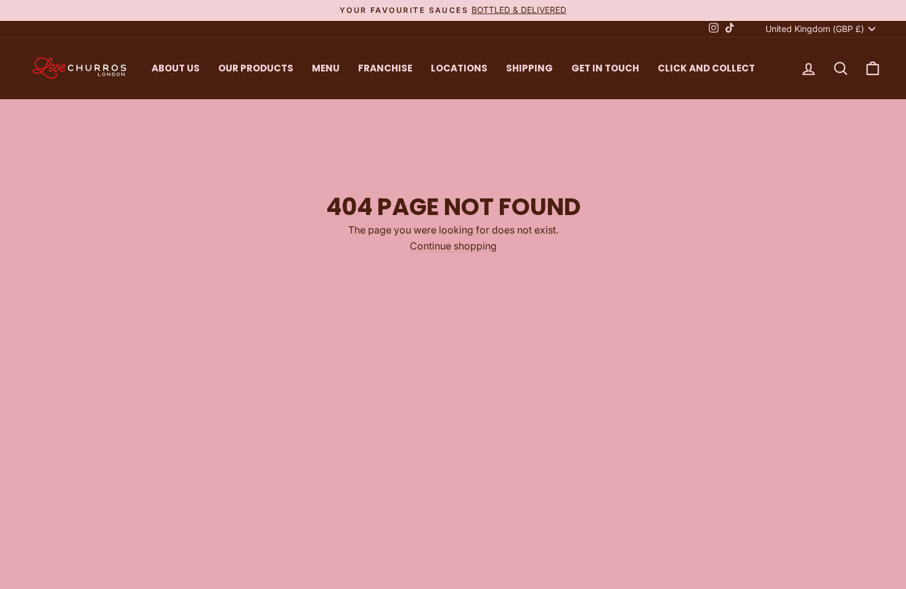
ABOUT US (176, 68)
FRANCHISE (385, 68)
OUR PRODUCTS (255, 68)
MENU (326, 68)
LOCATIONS (459, 68)
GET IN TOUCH (605, 68)
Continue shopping (453, 246)
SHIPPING (529, 68)
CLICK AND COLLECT (706, 68)
